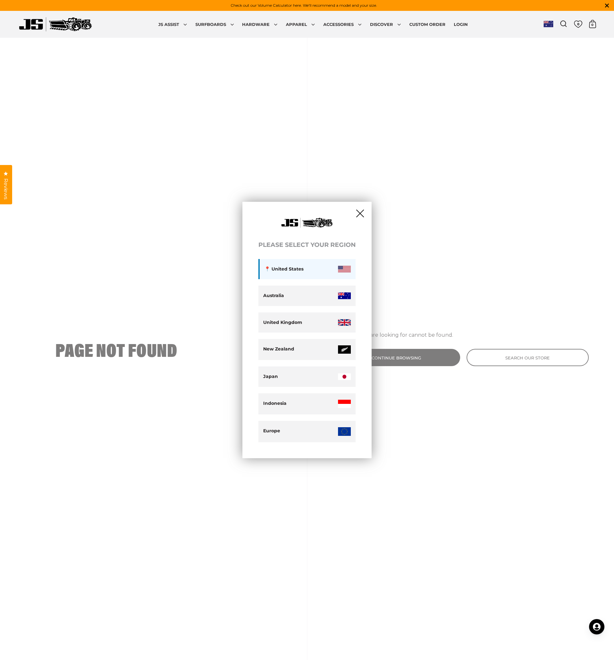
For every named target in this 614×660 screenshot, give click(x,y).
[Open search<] (563, 23)
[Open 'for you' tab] (596, 626)
